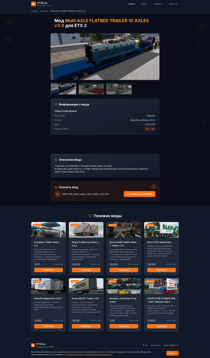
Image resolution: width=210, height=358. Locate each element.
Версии (157, 4)
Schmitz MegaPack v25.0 (47, 298)
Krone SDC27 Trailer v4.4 (85, 298)
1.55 (152, 129)
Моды (143, 4)
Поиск (172, 4)
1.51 (147, 129)
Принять (172, 353)
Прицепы (44, 11)
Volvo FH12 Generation (159, 242)
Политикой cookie (75, 354)
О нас (145, 345)
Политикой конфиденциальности (98, 354)
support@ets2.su (171, 345)
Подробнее (49, 270)
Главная (131, 4)
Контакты (155, 345)
